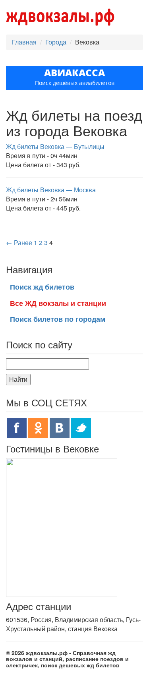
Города (55, 41)
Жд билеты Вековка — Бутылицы (55, 146)
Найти (18, 379)
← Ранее (19, 242)
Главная (24, 41)
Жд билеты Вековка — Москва (51, 189)
